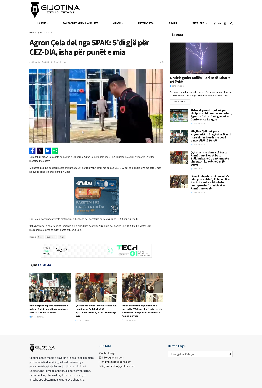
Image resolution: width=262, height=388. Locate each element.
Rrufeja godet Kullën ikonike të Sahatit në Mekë (200, 79)
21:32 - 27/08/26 (83, 320)
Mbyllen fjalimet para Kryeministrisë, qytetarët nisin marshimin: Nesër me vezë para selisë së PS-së (48, 309)
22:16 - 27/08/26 (177, 86)
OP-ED (117, 23)
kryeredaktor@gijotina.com (118, 366)
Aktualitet (48, 32)
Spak (61, 237)
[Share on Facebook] (32, 151)
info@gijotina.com (113, 357)
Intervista (146, 23)
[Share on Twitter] (40, 151)
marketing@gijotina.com (116, 361)
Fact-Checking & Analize (80, 23)
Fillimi (31, 32)
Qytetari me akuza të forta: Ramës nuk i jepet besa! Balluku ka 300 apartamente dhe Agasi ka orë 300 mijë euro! (210, 158)
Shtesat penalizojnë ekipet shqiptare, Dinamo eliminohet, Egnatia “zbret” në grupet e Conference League (211, 114)
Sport (173, 23)
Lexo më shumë (180, 102)
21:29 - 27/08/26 (129, 320)
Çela (40, 237)
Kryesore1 (51, 237)
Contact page (107, 353)
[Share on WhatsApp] (55, 151)
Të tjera (198, 23)
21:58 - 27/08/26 (198, 124)
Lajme (41, 23)
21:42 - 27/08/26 (37, 317)
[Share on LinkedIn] (48, 151)
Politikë (45, 62)
